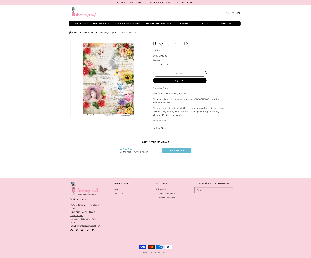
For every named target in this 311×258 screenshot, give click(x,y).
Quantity (156, 60)
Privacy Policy (162, 189)
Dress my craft (162, 252)
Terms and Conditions (165, 198)
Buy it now (180, 80)
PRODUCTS (88, 32)
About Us (117, 189)
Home (75, 32)
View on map (76, 215)
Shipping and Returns (165, 193)
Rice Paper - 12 (128, 32)
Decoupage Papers (107, 32)
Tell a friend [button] (161, 128)
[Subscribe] (230, 190)
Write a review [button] (176, 150)
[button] (81, 23)
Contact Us (118, 193)
